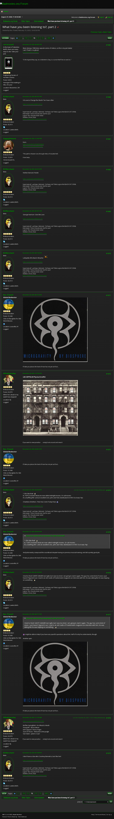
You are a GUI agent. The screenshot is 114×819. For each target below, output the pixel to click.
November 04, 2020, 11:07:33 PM (32, 373)
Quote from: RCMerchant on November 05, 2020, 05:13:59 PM (45, 618)
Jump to (79, 802)
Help (92, 814)
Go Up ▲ (109, 814)
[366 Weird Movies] (4, 324)
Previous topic (96, 32)
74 (42, 38)
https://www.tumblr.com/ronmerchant (35, 119)
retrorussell (8, 44)
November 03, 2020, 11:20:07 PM (32, 138)
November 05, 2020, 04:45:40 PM (32, 490)
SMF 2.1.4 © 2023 (7, 814)
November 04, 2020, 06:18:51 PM (32, 211)
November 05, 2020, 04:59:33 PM (32, 531)
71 (30, 38)
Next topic (107, 32)
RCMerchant (8, 96)
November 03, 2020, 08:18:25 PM (32, 96)
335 (48, 38)
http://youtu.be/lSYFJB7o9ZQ (32, 104)
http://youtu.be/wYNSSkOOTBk (33, 721)
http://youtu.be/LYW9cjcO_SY (33, 219)
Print (110, 38)
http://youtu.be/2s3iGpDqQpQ (33, 144)
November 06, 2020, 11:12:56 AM (32, 717)
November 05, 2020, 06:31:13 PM (32, 614)
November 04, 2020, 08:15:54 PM (32, 295)
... (23, 38)
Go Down (5, 38)
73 (38, 38)
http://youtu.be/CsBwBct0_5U (33, 506)
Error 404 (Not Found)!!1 (31, 52)
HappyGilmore (9, 138)
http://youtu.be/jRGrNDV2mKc (33, 146)
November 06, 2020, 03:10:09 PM (32, 753)
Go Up (4, 793)
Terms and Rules (100, 814)
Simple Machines (17, 814)
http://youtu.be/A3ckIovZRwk (33, 262)
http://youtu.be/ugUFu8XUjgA (33, 760)
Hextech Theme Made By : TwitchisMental (14, 817)
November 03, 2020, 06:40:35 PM (32, 44)
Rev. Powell (8, 295)
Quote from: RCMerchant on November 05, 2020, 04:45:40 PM (45, 536)
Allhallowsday (9, 373)
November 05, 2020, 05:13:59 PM (32, 572)
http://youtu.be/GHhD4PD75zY (33, 179)
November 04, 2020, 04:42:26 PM (32, 169)
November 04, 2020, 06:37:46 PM (32, 253)
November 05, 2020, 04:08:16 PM (32, 449)
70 (26, 38)
